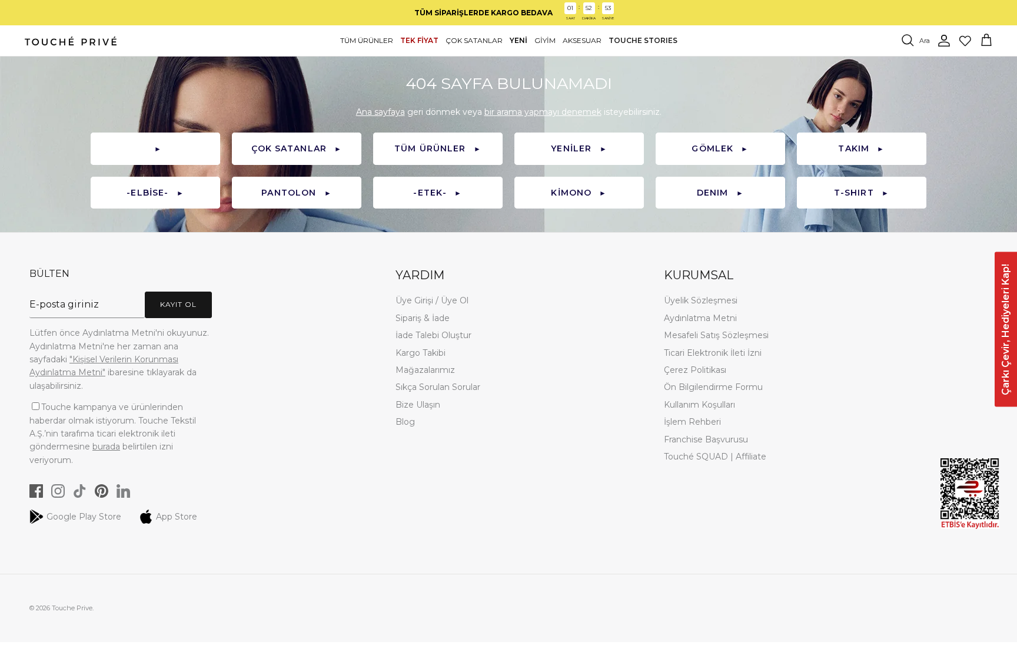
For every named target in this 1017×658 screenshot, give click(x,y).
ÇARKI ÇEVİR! (642, 372)
